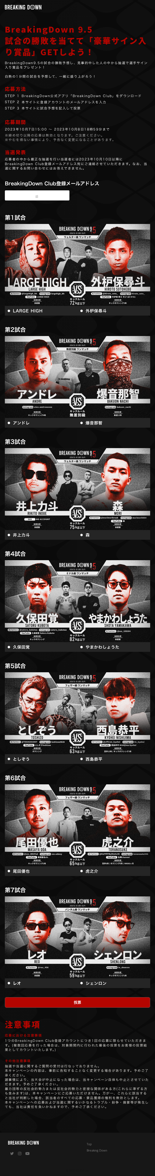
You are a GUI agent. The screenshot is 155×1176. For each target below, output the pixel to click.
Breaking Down (97, 1150)
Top (89, 1144)
